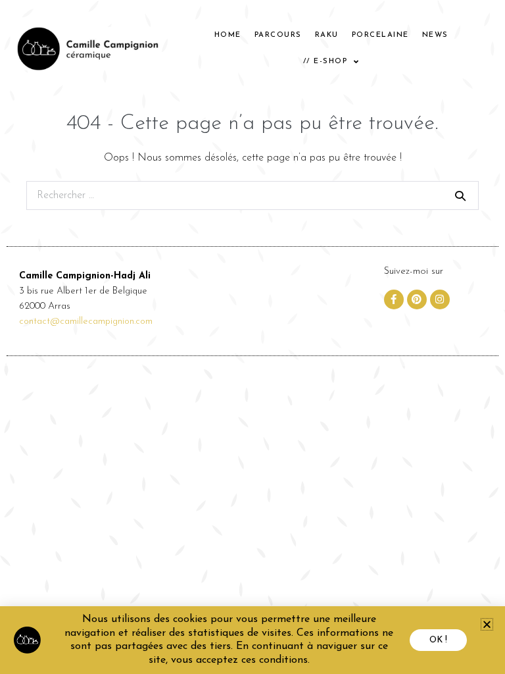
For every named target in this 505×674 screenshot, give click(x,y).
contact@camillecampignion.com (86, 321)
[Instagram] (440, 299)
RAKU (327, 35)
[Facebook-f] (394, 299)
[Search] (460, 195)
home (227, 35)
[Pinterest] (417, 299)
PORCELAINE (380, 35)
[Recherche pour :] (252, 195)
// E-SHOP (325, 61)
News (435, 35)
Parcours (278, 35)
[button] (487, 624)
